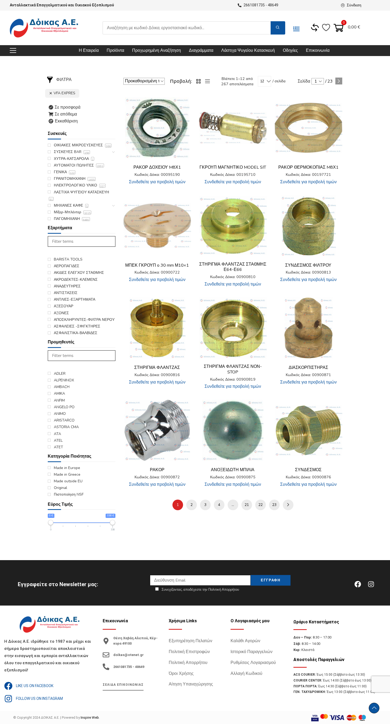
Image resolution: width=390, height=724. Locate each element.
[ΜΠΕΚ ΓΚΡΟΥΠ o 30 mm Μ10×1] (157, 225)
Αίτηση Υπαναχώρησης (191, 684)
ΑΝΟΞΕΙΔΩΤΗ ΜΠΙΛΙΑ (232, 470)
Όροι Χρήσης (181, 673)
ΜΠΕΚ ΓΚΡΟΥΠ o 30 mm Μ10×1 (157, 265)
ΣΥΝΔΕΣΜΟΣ (308, 470)
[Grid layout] (198, 81)
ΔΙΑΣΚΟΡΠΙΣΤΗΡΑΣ (308, 367)
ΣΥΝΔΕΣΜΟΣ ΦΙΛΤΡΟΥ (308, 265)
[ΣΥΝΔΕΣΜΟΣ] (308, 430)
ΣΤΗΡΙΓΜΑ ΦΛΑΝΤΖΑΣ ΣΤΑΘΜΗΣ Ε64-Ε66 (232, 267)
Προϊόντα (115, 50)
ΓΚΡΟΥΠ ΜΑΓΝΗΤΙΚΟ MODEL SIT (233, 167)
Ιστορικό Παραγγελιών (251, 652)
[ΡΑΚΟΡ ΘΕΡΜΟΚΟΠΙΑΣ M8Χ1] (308, 127)
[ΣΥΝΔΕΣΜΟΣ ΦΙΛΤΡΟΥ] (308, 225)
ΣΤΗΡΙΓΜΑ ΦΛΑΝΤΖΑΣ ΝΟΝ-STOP (233, 369)
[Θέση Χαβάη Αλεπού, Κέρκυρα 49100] (106, 641)
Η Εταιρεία (89, 50)
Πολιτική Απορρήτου (188, 663)
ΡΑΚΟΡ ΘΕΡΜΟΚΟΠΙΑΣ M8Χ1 (308, 167)
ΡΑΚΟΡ (157, 470)
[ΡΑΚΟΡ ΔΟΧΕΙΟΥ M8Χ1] (157, 127)
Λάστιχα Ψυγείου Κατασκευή (248, 50)
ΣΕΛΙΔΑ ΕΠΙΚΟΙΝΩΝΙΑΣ (123, 685)
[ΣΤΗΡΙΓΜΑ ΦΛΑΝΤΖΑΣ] (157, 328)
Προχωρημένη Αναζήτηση (156, 50)
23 (274, 504)
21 (247, 504)
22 (260, 504)
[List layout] (206, 81)
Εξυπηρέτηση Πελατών (190, 641)
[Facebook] (357, 584)
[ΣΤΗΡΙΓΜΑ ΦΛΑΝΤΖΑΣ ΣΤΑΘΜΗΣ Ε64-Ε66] (233, 225)
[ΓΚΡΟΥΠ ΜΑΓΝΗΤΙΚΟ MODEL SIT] (233, 127)
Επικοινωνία (318, 50)
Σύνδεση (354, 5)
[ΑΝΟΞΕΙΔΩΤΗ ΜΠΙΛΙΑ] (233, 430)
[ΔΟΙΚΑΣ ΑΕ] (44, 28)
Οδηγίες (290, 50)
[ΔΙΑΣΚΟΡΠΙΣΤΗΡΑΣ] (308, 328)
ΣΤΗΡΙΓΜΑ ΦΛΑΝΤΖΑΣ (157, 367)
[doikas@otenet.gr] (106, 654)
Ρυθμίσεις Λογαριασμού (253, 663)
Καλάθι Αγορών (245, 641)
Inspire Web (90, 717)
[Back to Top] (374, 708)
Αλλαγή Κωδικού (246, 673)
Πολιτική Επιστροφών (189, 652)
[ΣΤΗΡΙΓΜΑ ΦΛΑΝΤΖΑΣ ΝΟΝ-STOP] (233, 327)
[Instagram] (371, 584)
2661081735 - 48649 (128, 667)
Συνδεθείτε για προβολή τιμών (157, 182)
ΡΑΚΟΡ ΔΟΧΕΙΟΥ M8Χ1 (157, 167)
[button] (183, 105)
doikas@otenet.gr (128, 655)
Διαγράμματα (201, 50)
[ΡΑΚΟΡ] (157, 430)
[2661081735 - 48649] (106, 666)
